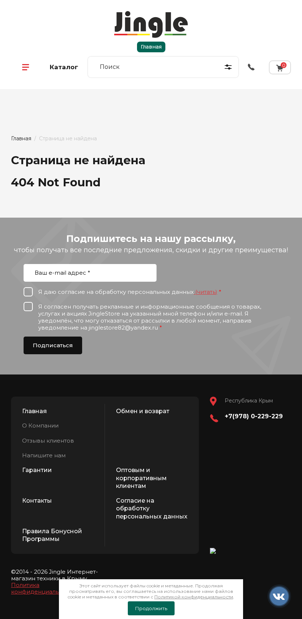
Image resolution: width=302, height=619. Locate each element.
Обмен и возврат (142, 411)
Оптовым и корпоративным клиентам (141, 478)
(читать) (205, 291)
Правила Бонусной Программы (52, 535)
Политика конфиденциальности (43, 588)
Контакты (37, 500)
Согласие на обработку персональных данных (151, 508)
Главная (151, 46)
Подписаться (53, 345)
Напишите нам (44, 455)
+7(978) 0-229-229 (254, 416)
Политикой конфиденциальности (193, 596)
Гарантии (37, 470)
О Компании (40, 425)
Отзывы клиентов (48, 440)
